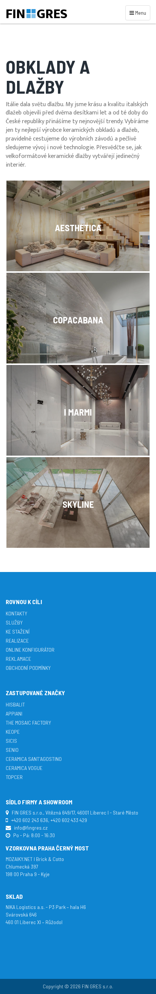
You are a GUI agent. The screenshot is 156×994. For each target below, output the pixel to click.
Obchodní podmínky (28, 668)
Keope (13, 731)
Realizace (17, 640)
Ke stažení (18, 631)
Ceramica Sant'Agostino (34, 759)
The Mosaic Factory (28, 722)
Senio (12, 750)
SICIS (11, 740)
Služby (14, 622)
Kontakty (16, 613)
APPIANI (14, 713)
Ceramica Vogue (24, 768)
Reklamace (18, 658)
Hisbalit (15, 704)
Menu (139, 12)
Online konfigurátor (30, 649)
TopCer (14, 777)
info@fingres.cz (31, 827)
